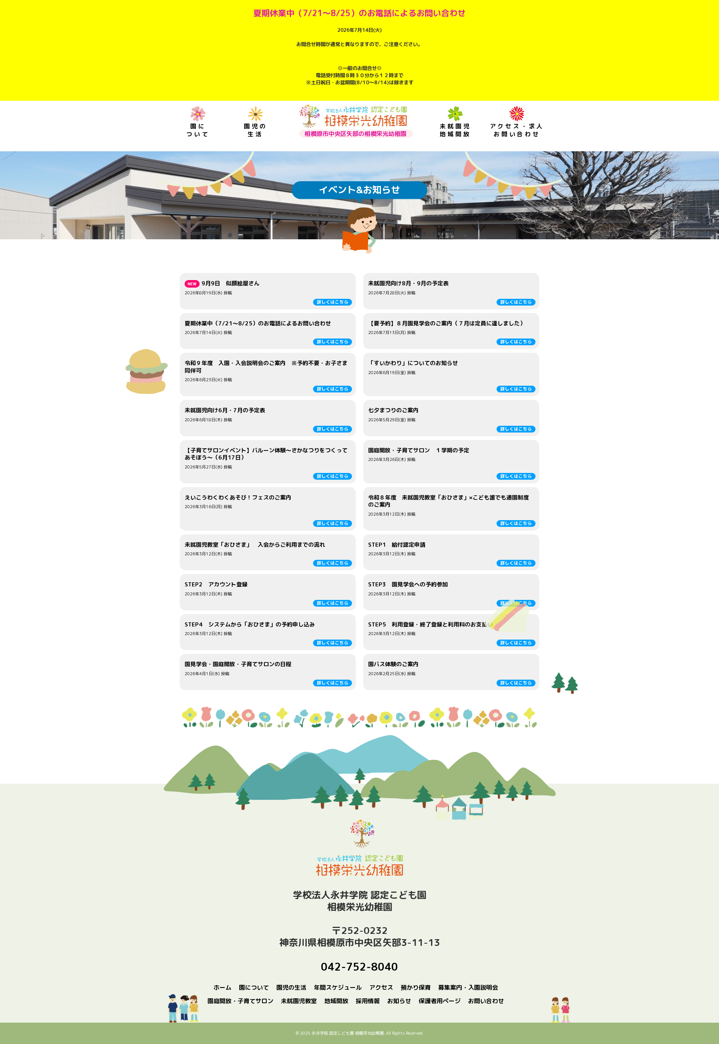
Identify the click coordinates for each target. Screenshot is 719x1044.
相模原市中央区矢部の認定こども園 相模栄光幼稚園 (353, 116)
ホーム (222, 987)
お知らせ (399, 1001)
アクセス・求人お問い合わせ (517, 130)
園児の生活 (255, 130)
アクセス (381, 987)
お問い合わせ (486, 1001)
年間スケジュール (338, 987)
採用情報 (368, 1001)
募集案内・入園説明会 (468, 987)
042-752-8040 (359, 966)
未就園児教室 (299, 1001)
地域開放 (336, 1001)
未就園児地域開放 (455, 130)
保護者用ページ (440, 1001)
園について (197, 130)
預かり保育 (416, 987)
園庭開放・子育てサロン (240, 1001)
